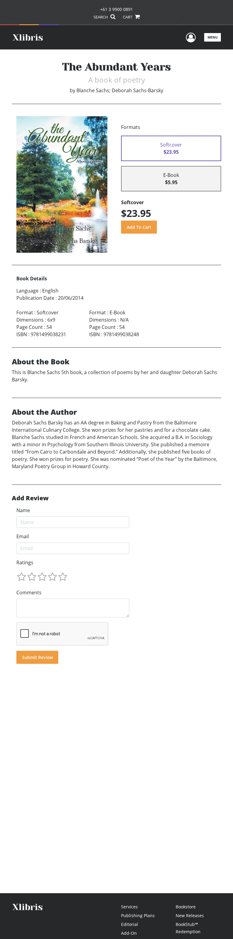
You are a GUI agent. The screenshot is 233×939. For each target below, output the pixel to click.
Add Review (30, 498)
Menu (213, 37)
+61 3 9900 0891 (116, 9)
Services (129, 907)
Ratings (24, 562)
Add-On (129, 933)
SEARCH (101, 17)
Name (23, 510)
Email (22, 536)
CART (128, 17)
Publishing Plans (138, 915)
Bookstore (186, 907)
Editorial (129, 924)
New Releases (190, 915)
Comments (29, 592)
